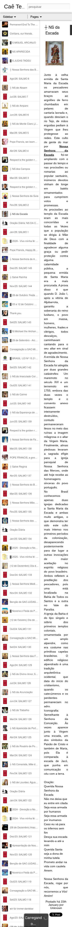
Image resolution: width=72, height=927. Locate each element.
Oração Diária (17, 529)
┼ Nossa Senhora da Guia (24, 195)
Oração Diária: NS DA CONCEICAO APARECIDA (36, 223)
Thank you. (16, 313)
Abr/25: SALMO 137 (20, 475)
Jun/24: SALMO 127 (21, 701)
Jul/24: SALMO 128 (20, 683)
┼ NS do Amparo (19, 105)
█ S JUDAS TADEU (20, 60)
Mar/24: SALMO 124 (21, 755)
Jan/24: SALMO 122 (21, 800)
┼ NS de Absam (18, 87)
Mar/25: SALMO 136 (21, 493)
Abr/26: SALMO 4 (19, 150)
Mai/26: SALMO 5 (19, 132)
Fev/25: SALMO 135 (21, 511)
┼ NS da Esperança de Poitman (27, 412)
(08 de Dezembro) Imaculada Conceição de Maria (37, 827)
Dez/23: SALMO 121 (21, 836)
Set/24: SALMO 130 (20, 647)
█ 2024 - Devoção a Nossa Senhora (29, 809)
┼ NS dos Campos (20, 168)
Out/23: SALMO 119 (20, 881)
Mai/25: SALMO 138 (21, 448)
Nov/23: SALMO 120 (21, 854)
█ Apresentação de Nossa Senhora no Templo (35, 845)
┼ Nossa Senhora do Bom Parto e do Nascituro (35, 484)
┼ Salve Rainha (18, 277)
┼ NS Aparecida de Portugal (25, 728)
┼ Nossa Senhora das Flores (25, 656)
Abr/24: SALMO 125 (20, 737)
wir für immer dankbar (21, 908)
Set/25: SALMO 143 (20, 322)
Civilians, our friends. (21, 33)
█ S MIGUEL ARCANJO (23, 42)
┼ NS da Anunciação (21, 692)
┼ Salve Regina (18, 466)
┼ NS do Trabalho (19, 710)
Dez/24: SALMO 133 (21, 574)
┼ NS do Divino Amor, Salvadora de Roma (33, 674)
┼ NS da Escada (19, 214)
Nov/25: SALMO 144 (21, 286)
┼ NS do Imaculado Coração (25, 376)
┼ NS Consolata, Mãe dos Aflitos (27, 764)
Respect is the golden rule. (24, 159)
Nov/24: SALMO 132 (21, 592)
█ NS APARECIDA (20, 51)
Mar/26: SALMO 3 (19, 177)
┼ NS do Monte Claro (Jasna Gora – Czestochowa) (37, 123)
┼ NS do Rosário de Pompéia (26, 746)
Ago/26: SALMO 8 (19, 78)
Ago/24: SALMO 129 (21, 665)
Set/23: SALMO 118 (20, 899)
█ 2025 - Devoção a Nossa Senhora (29, 547)
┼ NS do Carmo (18, 394)
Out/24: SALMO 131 (20, 628)
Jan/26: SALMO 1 (19, 232)
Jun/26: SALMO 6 (19, 114)
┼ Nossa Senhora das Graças (26, 520)
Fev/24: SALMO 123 (21, 773)
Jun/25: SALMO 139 (21, 421)
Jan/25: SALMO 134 (21, 538)
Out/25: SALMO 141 (20, 385)
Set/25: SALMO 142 (20, 367)
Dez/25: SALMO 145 (21, 268)
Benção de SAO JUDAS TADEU (27, 601)
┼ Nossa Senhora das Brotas (25, 69)
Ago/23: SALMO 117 (21, 917)
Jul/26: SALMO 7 (19, 96)
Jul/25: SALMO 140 (20, 403)
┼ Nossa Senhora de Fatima (25, 439)
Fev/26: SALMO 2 (19, 204)
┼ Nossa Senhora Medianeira (26, 583)
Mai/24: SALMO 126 (21, 719)
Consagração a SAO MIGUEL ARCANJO (32, 349)
